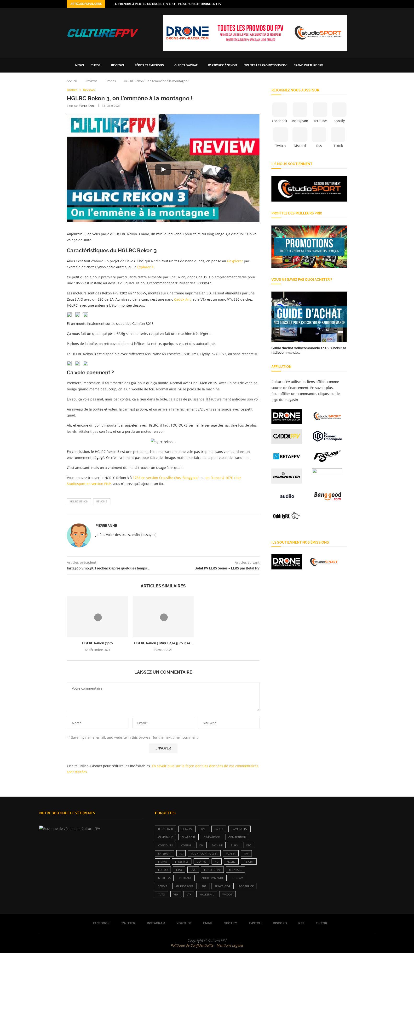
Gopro (201, 861)
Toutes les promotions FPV (265, 65)
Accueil (72, 81)
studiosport (184, 886)
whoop (227, 894)
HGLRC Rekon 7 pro (97, 643)
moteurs (164, 878)
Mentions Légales (230, 945)
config (186, 845)
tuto (161, 894)
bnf (203, 829)
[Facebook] (318, 4)
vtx (189, 894)
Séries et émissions (149, 65)
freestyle (181, 861)
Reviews (117, 65)
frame (162, 861)
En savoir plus (321, 387)
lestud (163, 870)
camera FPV (239, 829)
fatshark (164, 853)
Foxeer (231, 853)
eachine (217, 845)
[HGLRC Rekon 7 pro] (97, 616)
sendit (162, 886)
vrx (175, 894)
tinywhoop (222, 886)
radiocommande (212, 878)
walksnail (207, 894)
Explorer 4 (145, 267)
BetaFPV (187, 829)
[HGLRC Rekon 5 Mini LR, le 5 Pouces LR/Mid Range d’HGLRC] (163, 616)
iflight (248, 861)
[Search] (344, 65)
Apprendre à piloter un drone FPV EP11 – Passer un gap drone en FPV (168, 4)
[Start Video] (163, 169)
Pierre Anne (87, 106)
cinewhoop (212, 837)
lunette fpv (212, 870)
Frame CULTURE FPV (308, 65)
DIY (201, 845)
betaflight (165, 829)
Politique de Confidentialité (192, 945)
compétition (237, 837)
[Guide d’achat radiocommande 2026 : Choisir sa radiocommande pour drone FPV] (309, 317)
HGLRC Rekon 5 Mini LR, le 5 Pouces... (163, 643)
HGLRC (231, 861)
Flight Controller (204, 853)
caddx (218, 829)
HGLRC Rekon (79, 501)
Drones (110, 81)
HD (216, 861)
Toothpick (246, 886)
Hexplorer (235, 261)
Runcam (237, 878)
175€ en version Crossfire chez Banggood (166, 477)
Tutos (95, 65)
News (79, 65)
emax (234, 845)
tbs (204, 886)
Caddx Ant (182, 299)
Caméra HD (165, 837)
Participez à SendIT (222, 65)
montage (235, 870)
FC (181, 853)
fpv (246, 853)
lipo (179, 870)
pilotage (185, 878)
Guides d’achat (185, 65)
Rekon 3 (101, 501)
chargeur (189, 837)
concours (165, 845)
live (193, 870)
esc (248, 845)
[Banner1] (309, 189)
